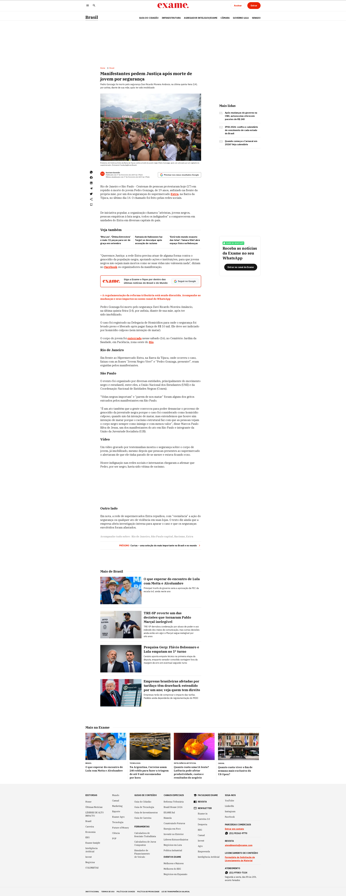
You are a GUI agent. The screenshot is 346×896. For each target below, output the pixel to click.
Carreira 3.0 (204, 819)
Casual (115, 800)
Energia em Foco (172, 828)
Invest (88, 857)
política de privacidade (148, 892)
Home (102, 68)
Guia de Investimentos (146, 812)
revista (202, 801)
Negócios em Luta (173, 845)
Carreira (89, 826)
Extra (189, 536)
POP (114, 838)
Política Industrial (173, 850)
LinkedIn (229, 806)
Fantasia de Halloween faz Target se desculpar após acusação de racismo (148, 240)
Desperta (202, 824)
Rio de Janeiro (141, 536)
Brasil (91, 17)
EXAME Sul (169, 812)
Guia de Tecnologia (144, 807)
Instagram (230, 811)
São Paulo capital (162, 536)
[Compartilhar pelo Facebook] (91, 177)
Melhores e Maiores (174, 863)
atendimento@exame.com (238, 845)
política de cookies (126, 892)
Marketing (117, 806)
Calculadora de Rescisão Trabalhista (145, 835)
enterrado (134, 338)
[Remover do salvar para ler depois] (91, 204)
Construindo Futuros (174, 823)
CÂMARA (225, 18)
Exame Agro (118, 816)
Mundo (115, 795)
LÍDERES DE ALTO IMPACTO (94, 814)
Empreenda (204, 851)
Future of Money (120, 827)
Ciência (116, 833)
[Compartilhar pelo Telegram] (91, 188)
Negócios (90, 862)
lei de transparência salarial (176, 892)
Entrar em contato (234, 829)
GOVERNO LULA (241, 18)
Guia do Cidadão (149, 18)
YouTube (229, 800)
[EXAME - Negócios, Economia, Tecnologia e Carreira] (173, 5)
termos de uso (107, 892)
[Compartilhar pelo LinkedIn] (91, 183)
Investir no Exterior (174, 834)
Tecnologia (117, 822)
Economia (90, 832)
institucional (92, 892)
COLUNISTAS (92, 867)
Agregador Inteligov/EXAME (200, 18)
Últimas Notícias (93, 807)
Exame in (202, 813)
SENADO (256, 18)
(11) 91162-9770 (238, 833)
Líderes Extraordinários (176, 839)
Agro (200, 846)
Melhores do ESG (172, 868)
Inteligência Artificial (91, 850)
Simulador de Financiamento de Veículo (142, 853)
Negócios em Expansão (175, 874)
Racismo (179, 536)
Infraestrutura (171, 18)
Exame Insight (92, 842)
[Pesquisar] (94, 5)
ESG (87, 837)
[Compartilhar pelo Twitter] (91, 193)
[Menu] (87, 5)
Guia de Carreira (142, 818)
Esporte (116, 811)
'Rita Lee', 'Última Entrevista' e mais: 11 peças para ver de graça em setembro (115, 240)
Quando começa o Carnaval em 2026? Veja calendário (241, 143)
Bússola (168, 818)
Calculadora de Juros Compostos (145, 843)
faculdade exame (208, 795)
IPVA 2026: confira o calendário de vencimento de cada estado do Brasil (241, 130)
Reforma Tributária (174, 801)
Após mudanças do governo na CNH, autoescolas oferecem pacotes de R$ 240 (241, 116)
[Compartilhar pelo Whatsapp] (91, 172)
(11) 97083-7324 (238, 872)
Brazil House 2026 (173, 807)
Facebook (230, 816)
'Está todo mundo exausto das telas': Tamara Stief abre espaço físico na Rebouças (185, 240)
